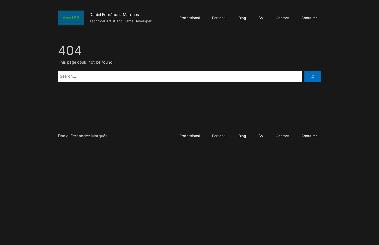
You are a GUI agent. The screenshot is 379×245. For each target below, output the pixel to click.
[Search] (312, 76)
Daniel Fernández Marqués (114, 14)
